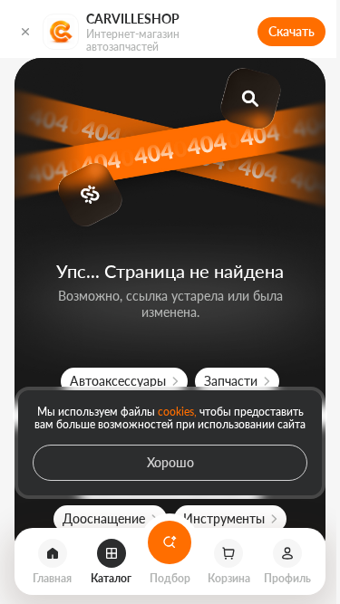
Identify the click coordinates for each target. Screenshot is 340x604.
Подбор (170, 579)
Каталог (111, 577)
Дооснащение (104, 518)
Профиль (287, 577)
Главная (52, 577)
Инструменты (224, 518)
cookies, (177, 411)
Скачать (291, 31)
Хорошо (170, 462)
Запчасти (230, 380)
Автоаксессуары (118, 380)
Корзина (229, 577)
